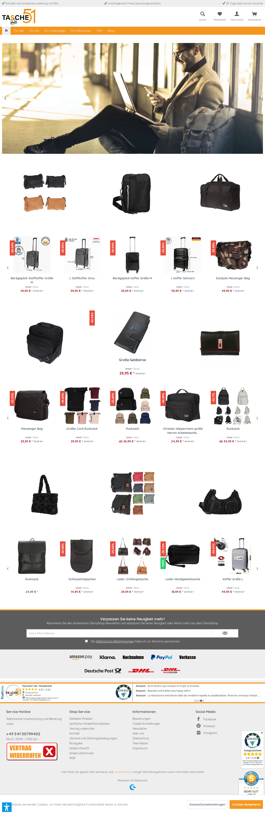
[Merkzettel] (219, 14)
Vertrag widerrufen (82, 728)
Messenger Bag (32, 429)
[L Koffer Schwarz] (133, 255)
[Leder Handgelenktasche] (183, 556)
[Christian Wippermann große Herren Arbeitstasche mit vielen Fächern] (183, 405)
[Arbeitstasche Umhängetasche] (45, 342)
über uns (138, 733)
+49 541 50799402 (23, 733)
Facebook (209, 719)
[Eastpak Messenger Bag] (183, 255)
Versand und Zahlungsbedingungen (93, 738)
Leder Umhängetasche (132, 579)
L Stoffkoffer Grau (32, 278)
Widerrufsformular (81, 753)
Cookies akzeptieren (246, 804)
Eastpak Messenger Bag (183, 278)
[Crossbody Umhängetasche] (220, 493)
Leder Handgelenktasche (182, 579)
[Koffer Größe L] (233, 556)
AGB (72, 758)
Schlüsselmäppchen (82, 579)
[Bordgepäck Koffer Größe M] (83, 255)
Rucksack (132, 429)
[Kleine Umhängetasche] (45, 192)
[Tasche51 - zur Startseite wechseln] (18, 16)
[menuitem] (202, 15)
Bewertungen (141, 719)
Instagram (210, 733)
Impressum (140, 748)
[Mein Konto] (237, 14)
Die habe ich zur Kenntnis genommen (135, 641)
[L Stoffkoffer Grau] (33, 255)
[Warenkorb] (254, 14)
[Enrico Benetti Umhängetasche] (132, 192)
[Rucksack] (132, 405)
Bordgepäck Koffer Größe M (82, 278)
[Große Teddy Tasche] (45, 493)
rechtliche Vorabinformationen (89, 724)
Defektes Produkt (80, 719)
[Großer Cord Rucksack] (82, 405)
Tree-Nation (140, 743)
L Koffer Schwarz (133, 278)
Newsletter (139, 728)
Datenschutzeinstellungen (207, 804)
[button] (7, 807)
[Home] (6, 31)
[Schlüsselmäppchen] (82, 556)
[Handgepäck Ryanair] (220, 192)
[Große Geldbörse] (132, 332)
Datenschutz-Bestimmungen (115, 641)
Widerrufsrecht (79, 748)
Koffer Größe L (233, 579)
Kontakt (74, 733)
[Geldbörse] (220, 342)
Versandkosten (123, 771)
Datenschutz (140, 738)
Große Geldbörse (132, 360)
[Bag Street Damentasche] (132, 493)
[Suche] (202, 14)
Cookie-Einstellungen (146, 724)
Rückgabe (76, 743)
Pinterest (209, 726)
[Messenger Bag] (32, 405)
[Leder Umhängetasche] (132, 556)
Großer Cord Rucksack (82, 429)
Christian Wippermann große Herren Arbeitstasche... (183, 431)
